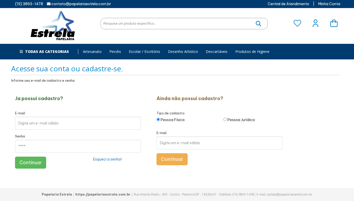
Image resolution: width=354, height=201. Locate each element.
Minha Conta (329, 4)
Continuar (30, 162)
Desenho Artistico (183, 51)
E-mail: (20, 113)
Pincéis (115, 51)
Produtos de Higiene (252, 51)
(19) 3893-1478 (29, 4)
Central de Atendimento (288, 4)
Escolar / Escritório (144, 51)
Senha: (20, 136)
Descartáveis (217, 51)
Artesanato (92, 51)
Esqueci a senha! (107, 159)
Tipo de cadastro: (171, 113)
